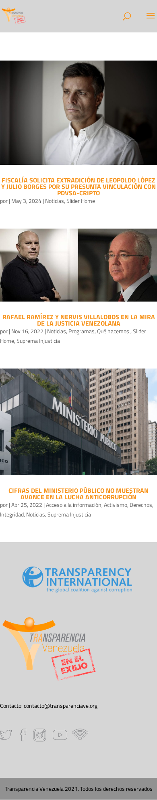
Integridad (12, 514)
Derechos (141, 504)
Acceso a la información (73, 504)
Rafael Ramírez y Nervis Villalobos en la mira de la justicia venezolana (78, 320)
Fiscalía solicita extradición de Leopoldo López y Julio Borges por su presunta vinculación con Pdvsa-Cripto (78, 186)
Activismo (115, 504)
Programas (81, 331)
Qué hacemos (113, 331)
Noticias (54, 200)
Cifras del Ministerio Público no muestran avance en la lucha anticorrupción (78, 494)
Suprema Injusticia (38, 340)
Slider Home (80, 200)
